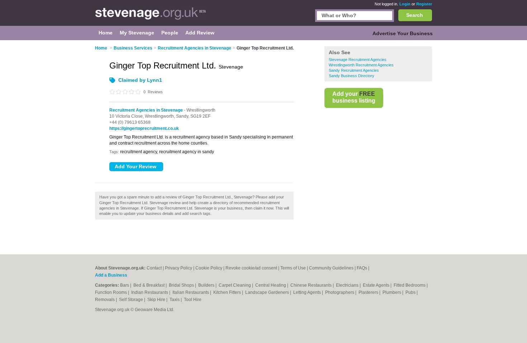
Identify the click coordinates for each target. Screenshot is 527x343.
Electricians (348, 285)
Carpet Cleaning (235, 285)
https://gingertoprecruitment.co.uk (144, 128)
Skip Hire (156, 299)
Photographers (340, 292)
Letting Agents (307, 292)
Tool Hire (192, 299)
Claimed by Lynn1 (140, 80)
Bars (125, 285)
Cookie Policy (208, 268)
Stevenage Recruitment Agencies (357, 59)
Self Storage (131, 299)
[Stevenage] (150, 16)
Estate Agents (376, 285)
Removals (105, 299)
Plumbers (392, 292)
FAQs (362, 268)
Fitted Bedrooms (410, 285)
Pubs (411, 292)
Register (424, 4)
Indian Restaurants (150, 292)
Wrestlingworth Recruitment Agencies (361, 65)
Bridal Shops (182, 285)
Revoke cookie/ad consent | (252, 268)
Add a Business (111, 275)
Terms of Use (293, 268)
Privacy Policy (178, 268)
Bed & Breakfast (149, 285)
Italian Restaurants (191, 292)
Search (414, 15)
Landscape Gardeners (267, 292)
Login (404, 4)
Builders (206, 285)
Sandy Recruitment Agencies (354, 70)
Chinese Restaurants (311, 285)
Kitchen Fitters (227, 292)
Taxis (175, 299)
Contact (154, 268)
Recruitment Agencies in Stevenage (146, 110)
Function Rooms (111, 292)
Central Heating (271, 285)
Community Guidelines (331, 268)
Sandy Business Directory (351, 76)
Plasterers (369, 292)
